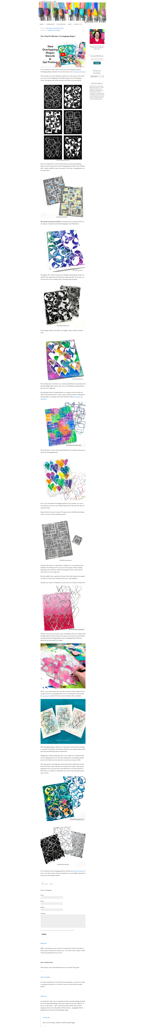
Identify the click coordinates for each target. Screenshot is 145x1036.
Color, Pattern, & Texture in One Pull (54, 28)
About (42, 24)
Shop (69, 24)
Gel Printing (61, 24)
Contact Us (77, 24)
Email (42, 901)
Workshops (50, 24)
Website (42, 907)
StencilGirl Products (79, 72)
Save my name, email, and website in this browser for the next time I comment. (58, 930)
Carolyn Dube (46, 1017)
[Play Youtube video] (63, 54)
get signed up (46, 696)
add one (51, 884)
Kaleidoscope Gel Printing (54, 30)
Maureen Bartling (45, 977)
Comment (43, 913)
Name (42, 895)
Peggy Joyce (44, 943)
